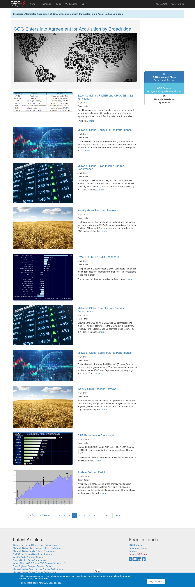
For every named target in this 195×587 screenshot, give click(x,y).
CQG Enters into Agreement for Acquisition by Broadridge (72, 28)
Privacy (97, 571)
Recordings (45, 3)
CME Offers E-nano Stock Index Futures (32, 554)
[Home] (19, 4)
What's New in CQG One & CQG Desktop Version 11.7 (39, 563)
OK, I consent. (156, 581)
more (91, 120)
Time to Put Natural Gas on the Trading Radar (35, 544)
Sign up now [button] (164, 101)
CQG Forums (177, 3)
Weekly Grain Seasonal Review (97, 210)
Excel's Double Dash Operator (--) (29, 560)
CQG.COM (161, 3)
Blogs (58, 3)
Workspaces (71, 3)
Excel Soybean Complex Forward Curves (33, 566)
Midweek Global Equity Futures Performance (105, 130)
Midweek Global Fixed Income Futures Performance (101, 167)
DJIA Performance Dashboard (96, 435)
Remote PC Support (138, 554)
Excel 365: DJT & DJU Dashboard (98, 257)
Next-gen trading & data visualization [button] (164, 90)
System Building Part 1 (91, 472)
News (32, 3)
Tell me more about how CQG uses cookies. (41, 582)
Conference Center (138, 547)
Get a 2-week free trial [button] (164, 79)
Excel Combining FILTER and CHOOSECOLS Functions (105, 96)
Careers (132, 550)
